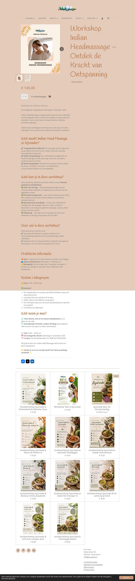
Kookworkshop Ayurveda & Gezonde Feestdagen (67, 451)
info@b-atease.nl (90, 557)
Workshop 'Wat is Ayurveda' (67, 407)
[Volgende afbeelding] (62, 49)
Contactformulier (90, 562)
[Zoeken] (108, 18)
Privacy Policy (89, 570)
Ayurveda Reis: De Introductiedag (102, 408)
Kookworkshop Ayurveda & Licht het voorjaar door (33, 538)
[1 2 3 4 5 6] (24, 96)
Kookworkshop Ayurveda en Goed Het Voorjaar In (67, 494)
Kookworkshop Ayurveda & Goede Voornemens (102, 451)
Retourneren (89, 567)
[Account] (102, 18)
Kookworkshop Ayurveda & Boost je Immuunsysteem (33, 494)
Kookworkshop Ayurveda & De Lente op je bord (102, 494)
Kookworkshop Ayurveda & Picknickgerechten (67, 538)
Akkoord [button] (126, 578)
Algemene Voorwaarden (93, 565)
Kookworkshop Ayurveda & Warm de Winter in (33, 451)
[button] (19, 78)
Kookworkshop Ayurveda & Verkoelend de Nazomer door (33, 408)
